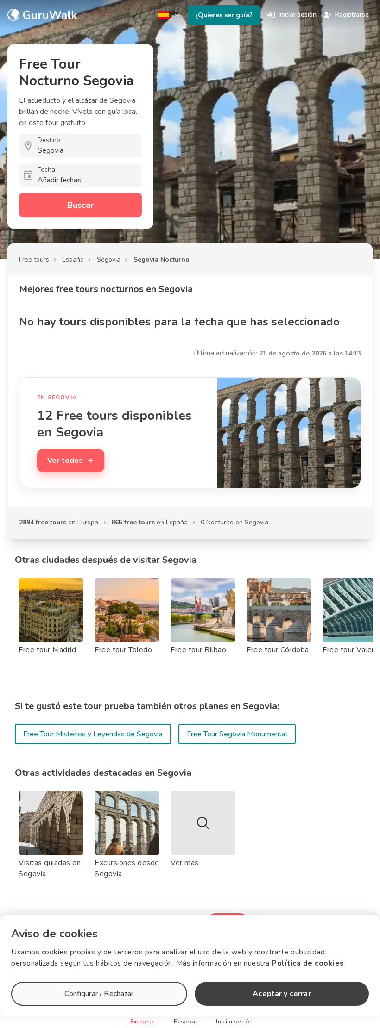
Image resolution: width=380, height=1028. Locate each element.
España (73, 259)
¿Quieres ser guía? (224, 15)
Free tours (34, 259)
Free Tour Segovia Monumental (237, 734)
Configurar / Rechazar (98, 994)
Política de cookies (308, 963)
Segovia (108, 259)
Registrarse (352, 14)
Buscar (80, 205)
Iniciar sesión (298, 14)
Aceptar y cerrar (281, 994)
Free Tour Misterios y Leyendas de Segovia (93, 734)
